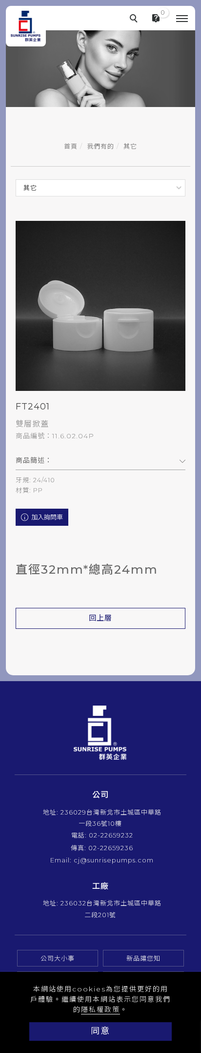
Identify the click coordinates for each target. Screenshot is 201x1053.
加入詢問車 (46, 517)
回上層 (100, 618)
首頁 (71, 146)
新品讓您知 (143, 958)
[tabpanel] (100, 56)
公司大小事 (57, 958)
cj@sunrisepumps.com (114, 860)
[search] (135, 19)
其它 (130, 146)
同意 (100, 1031)
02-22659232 (111, 835)
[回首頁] (26, 26)
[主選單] (182, 19)
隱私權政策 (100, 1009)
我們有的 (100, 146)
